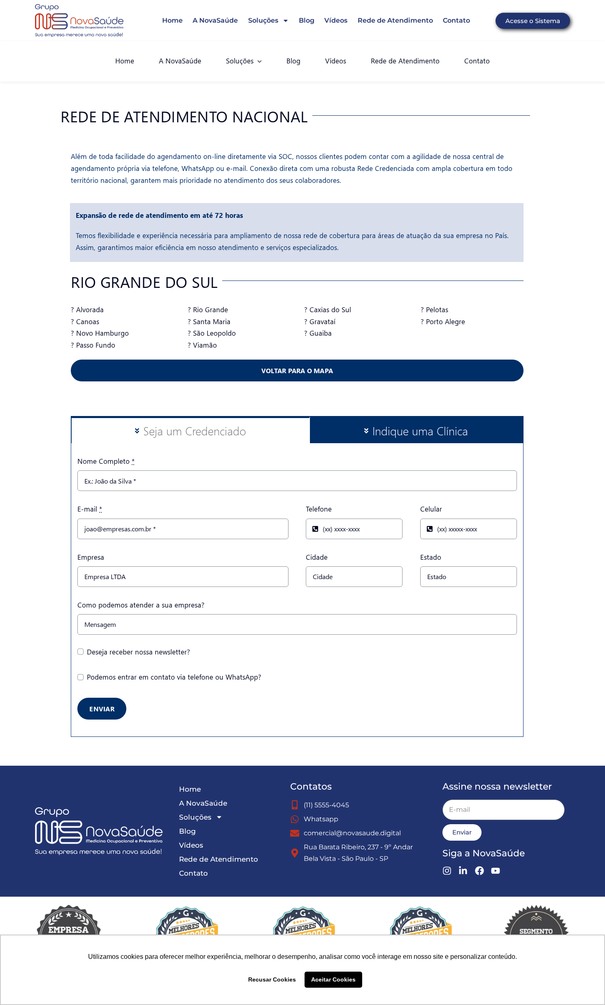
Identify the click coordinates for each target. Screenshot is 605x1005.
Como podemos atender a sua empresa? (141, 605)
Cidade (317, 557)
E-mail (89, 509)
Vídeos (335, 20)
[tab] (190, 430)
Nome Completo (106, 461)
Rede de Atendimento (395, 20)
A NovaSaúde (215, 20)
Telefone (319, 509)
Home (172, 20)
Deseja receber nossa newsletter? (138, 652)
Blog (306, 20)
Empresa (90, 557)
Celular (431, 509)
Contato (456, 20)
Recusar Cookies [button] (272, 979)
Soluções (263, 20)
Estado (430, 557)
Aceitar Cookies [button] (333, 979)
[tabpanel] (297, 589)
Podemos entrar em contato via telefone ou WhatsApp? (174, 677)
